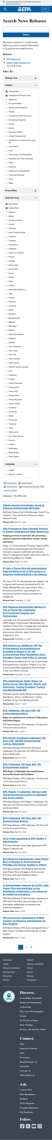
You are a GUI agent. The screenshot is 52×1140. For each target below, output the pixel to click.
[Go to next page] (26, 947)
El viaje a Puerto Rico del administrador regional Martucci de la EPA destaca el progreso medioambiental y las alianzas (25, 571)
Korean (30, 972)
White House (26, 1075)
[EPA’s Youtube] (33, 1126)
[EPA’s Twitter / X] (28, 1126)
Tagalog (6, 980)
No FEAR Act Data (29, 1020)
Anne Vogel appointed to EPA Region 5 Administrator (24, 840)
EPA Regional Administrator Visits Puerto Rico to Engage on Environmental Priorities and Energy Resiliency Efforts (26, 862)
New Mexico (11, 483)
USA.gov (24, 1071)
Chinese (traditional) (11, 968)
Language (10, 464)
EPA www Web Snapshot (31, 1011)
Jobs (22, 1053)
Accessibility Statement (30, 998)
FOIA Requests (27, 1103)
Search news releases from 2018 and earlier (18, 64)
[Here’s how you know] (26, 3)
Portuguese (7, 976)
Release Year (11, 78)
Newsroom (25, 1057)
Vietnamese (32, 980)
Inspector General (28, 1048)
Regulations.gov (27, 1062)
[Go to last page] (31, 947)
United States (26, 483)
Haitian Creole (9, 972)
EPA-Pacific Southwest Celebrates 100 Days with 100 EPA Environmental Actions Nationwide (24, 741)
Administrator (11, 486)
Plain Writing (26, 1025)
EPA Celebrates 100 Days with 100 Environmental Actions (22, 766)
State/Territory (12, 198)
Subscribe (24, 1066)
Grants (23, 1016)
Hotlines (24, 1099)
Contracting (25, 1007)
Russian (30, 976)
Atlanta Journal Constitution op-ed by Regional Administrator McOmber (24, 507)
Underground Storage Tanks (33, 486)
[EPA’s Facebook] (22, 1126)
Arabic (6, 964)
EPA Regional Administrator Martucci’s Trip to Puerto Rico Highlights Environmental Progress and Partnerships (24, 612)
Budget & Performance (30, 1002)
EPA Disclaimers (28, 1094)
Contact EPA (26, 1090)
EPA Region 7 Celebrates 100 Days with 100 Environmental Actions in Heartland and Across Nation (25, 795)
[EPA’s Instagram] (39, 1126)
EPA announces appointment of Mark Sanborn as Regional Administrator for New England (24, 921)
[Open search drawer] (5, 9)
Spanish (30, 960)
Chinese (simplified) (35, 964)
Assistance (7, 960)
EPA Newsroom (13, 59)
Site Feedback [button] (26, 1112)
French (30, 968)
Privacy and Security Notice (33, 1029)
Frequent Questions (29, 1108)
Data (22, 1044)
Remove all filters (10, 490)
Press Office (11, 191)
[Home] (24, 9)
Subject (9, 85)
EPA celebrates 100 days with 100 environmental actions (21, 712)
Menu (45, 9)
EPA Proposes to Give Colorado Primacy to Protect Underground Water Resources (26, 530)
